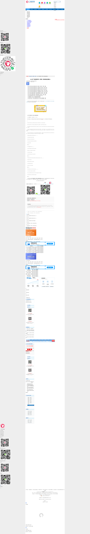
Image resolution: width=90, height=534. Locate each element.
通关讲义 (55, 5)
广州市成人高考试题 (34, 489)
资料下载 (55, 10)
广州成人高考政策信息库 (60, 489)
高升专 (35, 76)
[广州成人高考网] (30, 2)
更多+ (28, 17)
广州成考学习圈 (28, 380)
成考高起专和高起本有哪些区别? (30, 381)
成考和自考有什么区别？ (30, 384)
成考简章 (39, 9)
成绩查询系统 (28, 23)
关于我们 (27, 489)
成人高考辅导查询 (29, 21)
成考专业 (50, 9)
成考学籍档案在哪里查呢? (30, 387)
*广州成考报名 (29, 20)
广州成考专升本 (40, 489)
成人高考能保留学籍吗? (30, 389)
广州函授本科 (30, 489)
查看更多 (27, 392)
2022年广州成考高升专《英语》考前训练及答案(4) (36, 211)
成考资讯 (31, 9)
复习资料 (33, 76)
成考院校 (47, 9)
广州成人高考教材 (50, 489)
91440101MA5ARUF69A (48, 499)
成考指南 (43, 9)
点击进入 (32, 382)
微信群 (28, 28)
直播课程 (55, 6)
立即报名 (27, 240)
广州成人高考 (30, 76)
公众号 (28, 27)
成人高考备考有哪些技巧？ (30, 385)
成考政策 (35, 9)
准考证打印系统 (29, 22)
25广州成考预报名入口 (28, 350)
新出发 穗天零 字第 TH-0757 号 (47, 497)
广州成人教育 (54, 489)
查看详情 (42, 249)
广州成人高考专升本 (45, 489)
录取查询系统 (28, 24)
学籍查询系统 (28, 25)
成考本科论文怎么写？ (30, 383)
